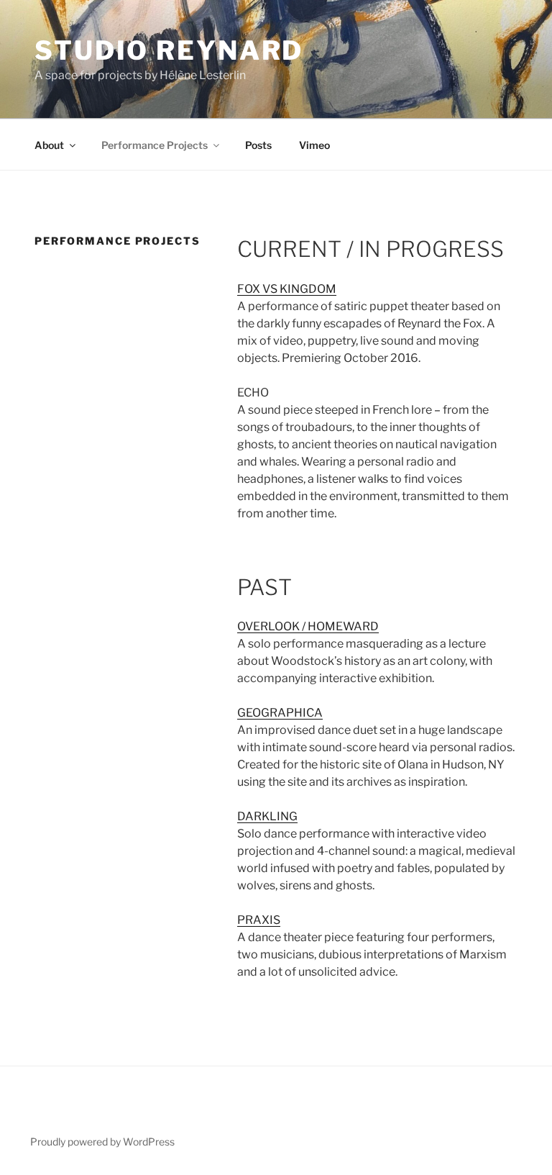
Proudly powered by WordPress (102, 1141)
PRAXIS (258, 920)
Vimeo (314, 145)
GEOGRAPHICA (280, 713)
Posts (258, 145)
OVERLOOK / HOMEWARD (308, 626)
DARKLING (267, 816)
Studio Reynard (168, 50)
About (49, 145)
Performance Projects (154, 145)
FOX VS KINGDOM (286, 289)
